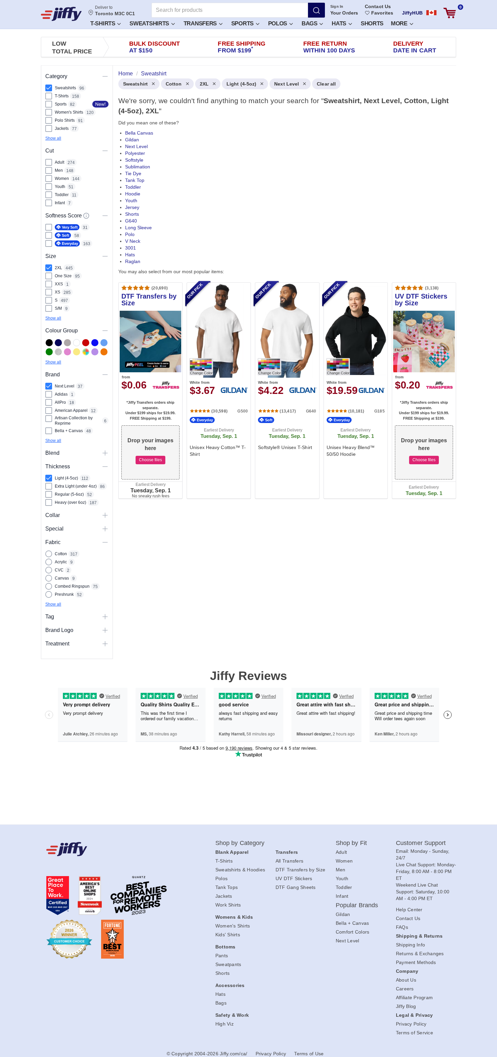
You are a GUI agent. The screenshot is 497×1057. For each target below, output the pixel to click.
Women (344, 861)
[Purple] (95, 352)
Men (341, 869)
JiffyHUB (412, 13)
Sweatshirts (149, 23)
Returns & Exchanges (420, 953)
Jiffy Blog (406, 1006)
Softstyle (134, 160)
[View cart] (449, 13)
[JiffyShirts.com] (61, 14)
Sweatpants (228, 964)
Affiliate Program (414, 997)
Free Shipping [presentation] (241, 47)
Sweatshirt (135, 84)
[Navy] (58, 343)
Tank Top (134, 180)
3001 (130, 248)
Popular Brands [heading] (357, 905)
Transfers (201, 23)
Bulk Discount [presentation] (154, 47)
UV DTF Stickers (294, 878)
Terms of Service (414, 1032)
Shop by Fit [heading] (351, 843)
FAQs (402, 927)
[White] (76, 343)
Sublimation (137, 166)
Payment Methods (416, 962)
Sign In (337, 6)
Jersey (132, 207)
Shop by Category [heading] (240, 843)
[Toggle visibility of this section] (105, 76)
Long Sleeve (138, 227)
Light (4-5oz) (241, 84)
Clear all (326, 84)
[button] (105, 23)
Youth (131, 200)
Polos (278, 23)
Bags (310, 23)
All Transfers (289, 861)
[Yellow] (76, 352)
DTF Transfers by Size (300, 869)
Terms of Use (309, 1053)
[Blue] (104, 343)
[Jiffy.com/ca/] (115, 849)
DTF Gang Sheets (296, 887)
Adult (341, 852)
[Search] (316, 10)
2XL (204, 84)
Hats (340, 23)
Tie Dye (133, 173)
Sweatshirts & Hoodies (240, 869)
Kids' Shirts (227, 934)
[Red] (86, 343)
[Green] (49, 352)
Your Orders (344, 13)
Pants (221, 955)
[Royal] (95, 343)
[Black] (49, 343)
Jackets (223, 896)
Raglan (132, 261)
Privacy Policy (411, 1024)
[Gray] (67, 343)
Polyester (135, 153)
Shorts (372, 23)
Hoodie (132, 193)
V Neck (132, 241)
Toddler (133, 187)
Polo (130, 234)
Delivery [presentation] (414, 47)
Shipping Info (410, 944)
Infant (342, 896)
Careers (405, 988)
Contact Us (378, 6)
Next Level (286, 84)
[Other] (86, 352)
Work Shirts (228, 905)
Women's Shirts (232, 926)
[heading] (284, 291)
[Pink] (67, 352)
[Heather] (58, 352)
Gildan (132, 139)
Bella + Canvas (352, 923)
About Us (406, 980)
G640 (131, 221)
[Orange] (104, 352)
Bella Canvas (139, 133)
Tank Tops (226, 887)
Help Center (409, 909)
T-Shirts (103, 23)
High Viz (224, 1024)
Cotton (174, 84)
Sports (243, 23)
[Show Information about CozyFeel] (86, 216)
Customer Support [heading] (421, 843)
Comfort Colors (353, 932)
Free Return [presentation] (329, 47)
